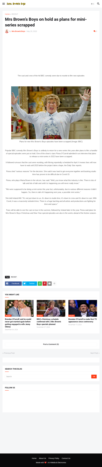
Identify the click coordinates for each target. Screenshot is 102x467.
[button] (3, 4)
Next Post (94, 353)
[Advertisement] (51, 53)
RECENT (15, 14)
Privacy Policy (54, 458)
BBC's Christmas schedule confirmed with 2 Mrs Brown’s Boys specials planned (49, 321)
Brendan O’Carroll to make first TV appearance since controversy (82, 320)
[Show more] (54, 283)
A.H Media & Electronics (57, 463)
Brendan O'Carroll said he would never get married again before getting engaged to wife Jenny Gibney (18, 323)
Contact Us (66, 458)
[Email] (49, 283)
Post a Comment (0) (51, 344)
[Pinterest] (45, 283)
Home (7, 14)
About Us (42, 458)
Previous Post (9, 353)
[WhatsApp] (40, 283)
